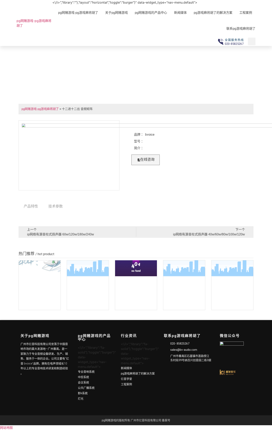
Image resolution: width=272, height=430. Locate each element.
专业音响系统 (86, 371)
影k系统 (83, 393)
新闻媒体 (180, 12)
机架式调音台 (39, 306)
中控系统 (83, 377)
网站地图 (6, 428)
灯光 (80, 398)
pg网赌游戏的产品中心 (151, 12)
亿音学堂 (126, 378)
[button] (145, 160)
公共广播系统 (86, 387)
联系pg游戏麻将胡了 (240, 28)
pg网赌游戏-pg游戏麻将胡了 (34, 23)
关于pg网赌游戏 (116, 12)
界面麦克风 (184, 306)
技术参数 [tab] (55, 206)
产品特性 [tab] (31, 206)
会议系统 (83, 382)
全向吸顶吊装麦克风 (87, 306)
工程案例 (245, 12)
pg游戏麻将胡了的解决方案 (213, 12)
